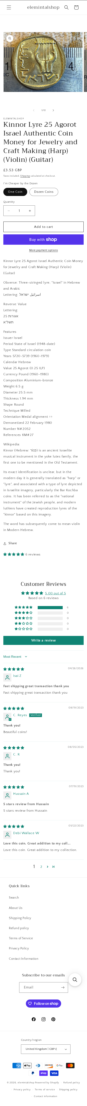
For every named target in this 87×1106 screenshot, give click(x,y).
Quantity (9, 201)
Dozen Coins (44, 192)
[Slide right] (53, 110)
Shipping (25, 176)
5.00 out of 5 (55, 593)
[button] (9, 7)
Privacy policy (22, 1089)
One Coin (15, 192)
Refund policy (19, 928)
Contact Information (23, 959)
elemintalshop (26, 1082)
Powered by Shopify (47, 1082)
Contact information (45, 1096)
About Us (16, 908)
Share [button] (12, 543)
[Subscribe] (63, 987)
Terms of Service (21, 938)
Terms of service (45, 1089)
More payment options (43, 250)
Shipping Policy (20, 918)
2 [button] (41, 867)
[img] (13, 669)
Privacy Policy (19, 948)
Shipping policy (68, 1089)
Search (14, 897)
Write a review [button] (43, 640)
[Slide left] (34, 110)
